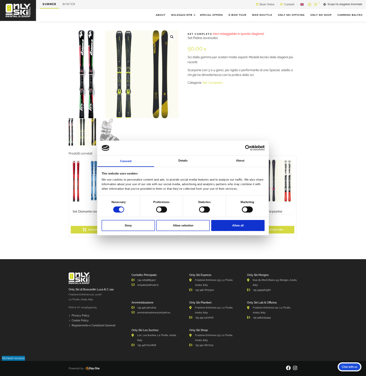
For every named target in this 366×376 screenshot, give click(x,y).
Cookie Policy (80, 320)
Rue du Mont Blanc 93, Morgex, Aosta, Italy (275, 282)
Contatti (289, 4)
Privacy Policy (80, 315)
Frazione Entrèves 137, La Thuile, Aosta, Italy (214, 338)
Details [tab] (183, 160)
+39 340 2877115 (204, 345)
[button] (172, 36)
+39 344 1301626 (204, 317)
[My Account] (309, 4)
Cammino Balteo (350, 15)
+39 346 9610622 (146, 307)
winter (68, 4)
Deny (128, 225)
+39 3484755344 (262, 317)
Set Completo (213, 82)
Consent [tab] (126, 161)
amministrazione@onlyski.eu (153, 312)
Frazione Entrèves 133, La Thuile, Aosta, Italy (214, 282)
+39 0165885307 (146, 280)
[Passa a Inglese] (302, 4)
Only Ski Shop (321, 15)
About (160, 15)
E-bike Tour (237, 15)
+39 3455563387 (262, 289)
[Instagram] (295, 368)
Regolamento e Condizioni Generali (93, 325)
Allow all (238, 225)
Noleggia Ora (97, 230)
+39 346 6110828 (146, 345)
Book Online (267, 4)
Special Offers (211, 15)
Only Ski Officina (291, 15)
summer (49, 4)
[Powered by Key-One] (93, 368)
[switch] (161, 209)
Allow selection (183, 225)
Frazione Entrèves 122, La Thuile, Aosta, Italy (214, 310)
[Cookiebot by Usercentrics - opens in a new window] (248, 148)
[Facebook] (288, 368)
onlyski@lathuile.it (148, 285)
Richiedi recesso (13, 358)
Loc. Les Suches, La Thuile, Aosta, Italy (157, 338)
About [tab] (240, 160)
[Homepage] (18, 10)
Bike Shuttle (262, 15)
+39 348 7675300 (204, 289)
